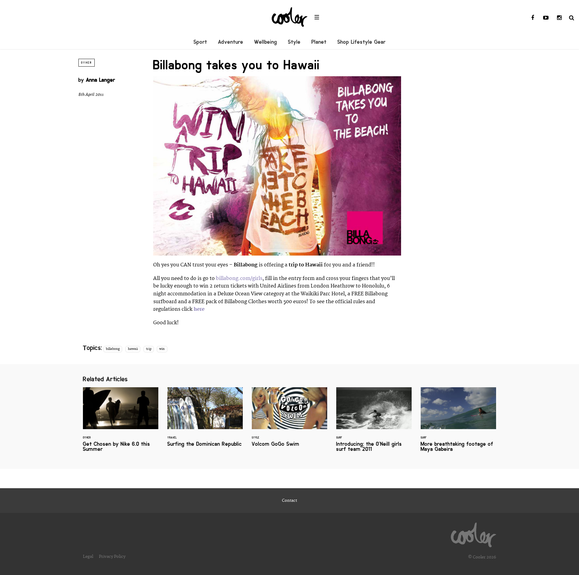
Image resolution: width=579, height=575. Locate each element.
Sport (200, 42)
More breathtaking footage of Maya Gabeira (458, 423)
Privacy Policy (112, 556)
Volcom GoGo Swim (289, 420)
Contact (289, 500)
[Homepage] (473, 533)
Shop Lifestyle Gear (361, 42)
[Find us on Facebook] (532, 18)
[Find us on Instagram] (559, 18)
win (162, 349)
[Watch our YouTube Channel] (546, 18)
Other (86, 62)
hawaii (133, 349)
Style (294, 42)
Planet (319, 42)
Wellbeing (265, 42)
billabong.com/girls (239, 278)
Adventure (230, 42)
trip (148, 349)
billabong (113, 349)
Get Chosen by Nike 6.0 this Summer (120, 423)
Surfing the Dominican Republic (205, 420)
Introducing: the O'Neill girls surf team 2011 (374, 423)
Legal (88, 556)
